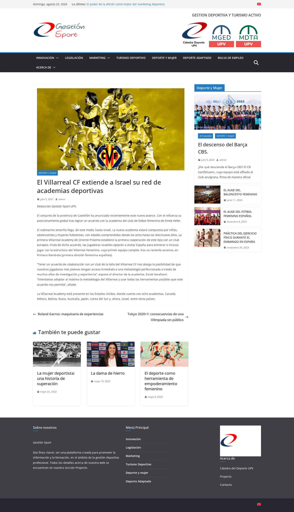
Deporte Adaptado (197, 58)
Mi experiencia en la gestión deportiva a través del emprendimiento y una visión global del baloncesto (121, 4)
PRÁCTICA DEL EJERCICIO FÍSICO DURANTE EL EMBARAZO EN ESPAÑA (240, 237)
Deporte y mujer (137, 473)
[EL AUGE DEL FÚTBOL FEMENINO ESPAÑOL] (207, 216)
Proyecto (81, 468)
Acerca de (43, 67)
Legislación (74, 58)
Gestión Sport (42, 442)
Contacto (226, 485)
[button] (56, 58)
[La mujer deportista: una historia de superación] (57, 344)
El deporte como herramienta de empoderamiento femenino (161, 381)
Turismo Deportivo (131, 58)
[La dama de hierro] (111, 344)
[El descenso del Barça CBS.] (227, 112)
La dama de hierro (108, 373)
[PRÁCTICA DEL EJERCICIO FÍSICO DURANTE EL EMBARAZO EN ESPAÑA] (207, 240)
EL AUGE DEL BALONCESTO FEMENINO (240, 192)
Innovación (45, 58)
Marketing (97, 58)
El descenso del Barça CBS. (222, 148)
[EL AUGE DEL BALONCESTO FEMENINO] (207, 195)
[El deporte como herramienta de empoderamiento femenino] (164, 344)
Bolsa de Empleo (230, 58)
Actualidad (205, 136)
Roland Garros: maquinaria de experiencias (70, 314)
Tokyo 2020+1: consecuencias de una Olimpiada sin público (156, 317)
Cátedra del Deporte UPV (236, 468)
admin (61, 199)
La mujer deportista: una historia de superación (56, 378)
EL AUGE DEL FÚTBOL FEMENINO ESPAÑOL (238, 214)
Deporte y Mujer (164, 58)
